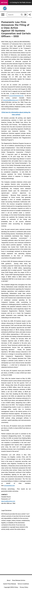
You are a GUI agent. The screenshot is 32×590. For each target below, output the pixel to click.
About (8, 580)
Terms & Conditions (23, 584)
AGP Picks (4, 2)
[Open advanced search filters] (25, 14)
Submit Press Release (9, 584)
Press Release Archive (18, 580)
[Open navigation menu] (2, 14)
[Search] (22, 14)
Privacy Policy (24, 587)
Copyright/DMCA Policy (11, 587)
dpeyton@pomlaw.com (8, 501)
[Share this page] (30, 14)
